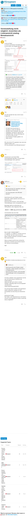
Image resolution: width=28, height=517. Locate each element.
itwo (5, 40)
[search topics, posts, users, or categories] (22, 5)
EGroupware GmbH (9, 182)
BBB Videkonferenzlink (3, 465)
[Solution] (15, 252)
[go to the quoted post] (25, 186)
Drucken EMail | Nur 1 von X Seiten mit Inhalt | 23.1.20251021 (3, 454)
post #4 (20, 74)
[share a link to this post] (25, 94)
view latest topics (12, 514)
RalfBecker (14, 74)
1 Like (18, 252)
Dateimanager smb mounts (3, 507)
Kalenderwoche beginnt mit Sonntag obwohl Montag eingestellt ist (17, 124)
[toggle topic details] (24, 99)
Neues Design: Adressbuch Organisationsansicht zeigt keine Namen (3, 477)
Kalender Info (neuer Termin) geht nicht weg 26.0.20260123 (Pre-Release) (3, 493)
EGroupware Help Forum (13, 119)
